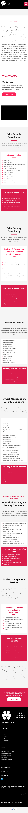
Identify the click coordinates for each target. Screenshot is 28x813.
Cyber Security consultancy (8, 751)
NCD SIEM (4, 758)
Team (5, 738)
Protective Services (6, 753)
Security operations (6, 756)
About (5, 734)
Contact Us (6, 740)
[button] (26, 4)
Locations (6, 736)
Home (5, 732)
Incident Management (7, 760)
